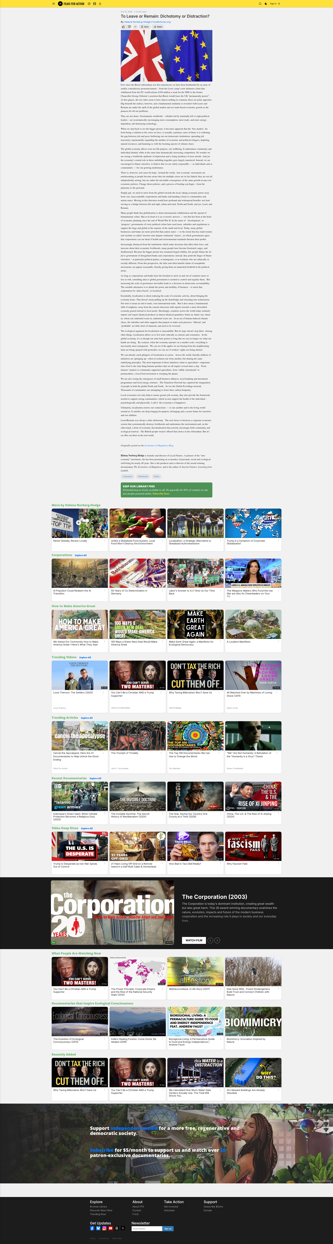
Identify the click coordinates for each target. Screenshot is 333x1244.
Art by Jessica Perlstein (319, 1180)
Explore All (80, 555)
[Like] (123, 26)
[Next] (217, 940)
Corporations (127, 476)
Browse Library (98, 1206)
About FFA (138, 1206)
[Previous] (210, 940)
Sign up (167, 1229)
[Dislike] (129, 26)
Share (159, 27)
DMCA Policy (117, 1238)
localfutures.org (162, 22)
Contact (136, 1210)
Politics (156, 476)
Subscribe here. (161, 493)
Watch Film (194, 940)
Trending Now (98, 1214)
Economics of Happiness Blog (159, 445)
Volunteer (169, 1210)
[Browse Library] (94, 3)
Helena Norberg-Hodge (137, 22)
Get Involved (171, 1206)
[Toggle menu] (53, 3)
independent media (134, 1128)
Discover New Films (101, 1210)
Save (146, 27)
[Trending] (100, 3)
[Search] (260, 3)
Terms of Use (104, 1238)
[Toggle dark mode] (265, 3)
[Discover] (89, 3)
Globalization (143, 476)
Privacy (93, 1238)
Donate (208, 1210)
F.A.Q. (135, 1214)
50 (223, 1150)
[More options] (104, 540)
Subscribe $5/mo (213, 1206)
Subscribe (102, 1150)
